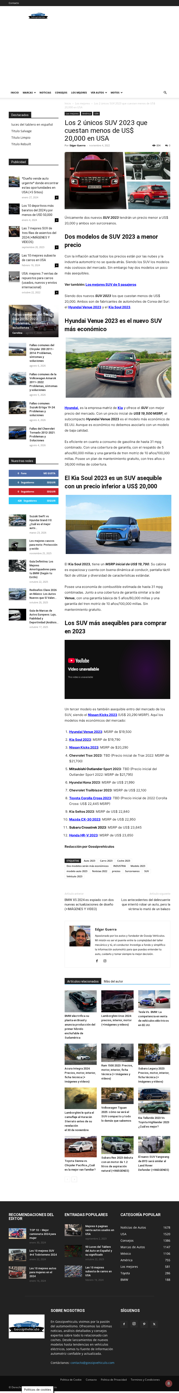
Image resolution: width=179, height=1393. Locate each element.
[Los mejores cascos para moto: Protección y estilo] (17, 545)
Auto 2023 (89, 860)
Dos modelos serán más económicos (87, 865)
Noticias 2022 (99, 871)
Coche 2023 (123, 860)
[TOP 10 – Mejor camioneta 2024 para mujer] (17, 1233)
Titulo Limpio (20, 137)
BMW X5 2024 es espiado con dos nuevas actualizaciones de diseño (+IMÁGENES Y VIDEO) (89, 904)
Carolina (17, 332)
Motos (115, 92)
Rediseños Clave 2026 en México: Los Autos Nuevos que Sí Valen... (43, 594)
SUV (146, 871)
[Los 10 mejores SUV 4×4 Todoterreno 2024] (17, 1255)
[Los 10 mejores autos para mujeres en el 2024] (17, 1272)
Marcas (28, 92)
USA (96, 113)
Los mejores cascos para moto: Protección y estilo (43, 544)
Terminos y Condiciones (145, 1379)
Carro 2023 (106, 860)
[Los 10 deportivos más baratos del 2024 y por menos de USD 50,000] (14, 209)
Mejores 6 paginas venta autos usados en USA (99, 1230)
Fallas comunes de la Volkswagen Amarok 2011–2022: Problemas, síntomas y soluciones (43, 382)
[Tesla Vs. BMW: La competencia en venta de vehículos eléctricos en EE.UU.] (154, 999)
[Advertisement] (89, 54)
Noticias (45, 92)
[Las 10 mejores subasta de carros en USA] (14, 258)
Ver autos (97, 92)
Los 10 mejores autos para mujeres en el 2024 (42, 1272)
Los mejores (79, 92)
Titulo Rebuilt (21, 144)
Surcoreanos (132, 871)
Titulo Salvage (21, 131)
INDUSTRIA (119, 865)
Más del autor (113, 981)
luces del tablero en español (32, 124)
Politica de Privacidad (114, 1379)
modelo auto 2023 (77, 871)
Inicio (15, 92)
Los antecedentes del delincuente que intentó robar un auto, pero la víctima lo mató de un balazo (145, 904)
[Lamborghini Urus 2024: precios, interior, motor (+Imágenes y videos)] (117, 1001)
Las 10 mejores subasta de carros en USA (98, 1271)
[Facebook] (98, 961)
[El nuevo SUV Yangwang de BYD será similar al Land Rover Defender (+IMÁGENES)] (154, 1144)
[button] (165, 93)
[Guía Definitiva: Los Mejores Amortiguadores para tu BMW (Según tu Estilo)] (17, 566)
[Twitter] (154, 1324)
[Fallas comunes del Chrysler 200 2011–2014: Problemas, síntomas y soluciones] (17, 349)
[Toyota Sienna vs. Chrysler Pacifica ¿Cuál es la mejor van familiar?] (81, 1146)
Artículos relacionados (83, 981)
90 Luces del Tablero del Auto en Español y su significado (98, 1250)
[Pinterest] (144, 1324)
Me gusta (49, 473)
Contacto (14, 3)
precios (116, 871)
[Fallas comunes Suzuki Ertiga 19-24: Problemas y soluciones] (17, 407)
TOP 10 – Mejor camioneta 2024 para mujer (42, 1234)
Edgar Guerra (78, 145)
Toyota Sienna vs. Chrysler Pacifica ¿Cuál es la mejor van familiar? (80, 1165)
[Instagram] (106, 961)
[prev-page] (67, 1179)
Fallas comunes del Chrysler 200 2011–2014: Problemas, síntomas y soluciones (41, 353)
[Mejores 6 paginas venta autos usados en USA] (73, 1230)
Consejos (61, 92)
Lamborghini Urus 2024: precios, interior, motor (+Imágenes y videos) (116, 1020)
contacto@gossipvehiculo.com (92, 1363)
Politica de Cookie (71, 1379)
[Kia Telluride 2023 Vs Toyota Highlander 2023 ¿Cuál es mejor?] (154, 1101)
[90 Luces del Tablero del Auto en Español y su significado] (73, 1251)
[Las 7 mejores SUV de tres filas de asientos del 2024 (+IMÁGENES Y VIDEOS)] (14, 231)
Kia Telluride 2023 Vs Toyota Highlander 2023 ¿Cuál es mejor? (153, 1122)
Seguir (51, 482)
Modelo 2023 (138, 865)
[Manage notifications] (168, 1383)
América (86, 113)
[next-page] (74, 1179)
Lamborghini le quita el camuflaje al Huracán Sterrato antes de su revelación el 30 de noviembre (79, 1121)
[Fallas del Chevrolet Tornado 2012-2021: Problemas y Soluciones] (17, 432)
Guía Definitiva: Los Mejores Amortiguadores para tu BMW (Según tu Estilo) (42, 569)
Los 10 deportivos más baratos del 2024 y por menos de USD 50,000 (38, 210)
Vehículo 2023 (74, 876)
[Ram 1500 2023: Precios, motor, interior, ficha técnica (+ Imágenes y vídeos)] (117, 1053)
